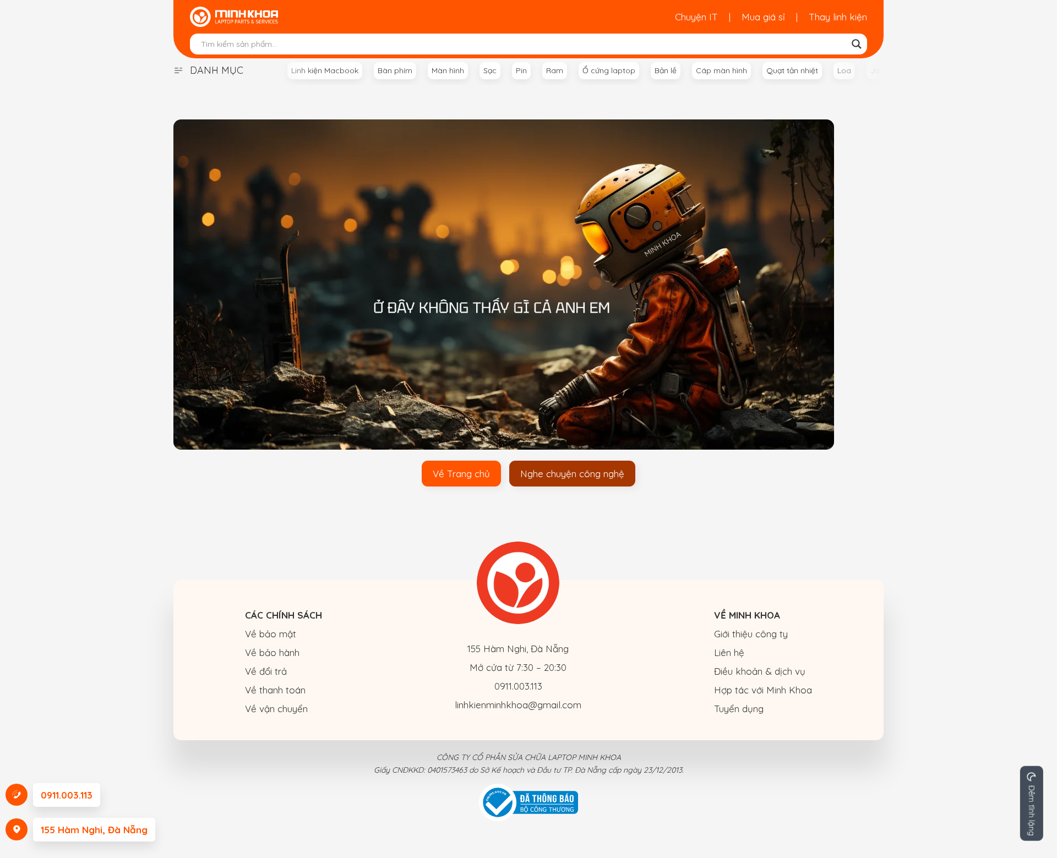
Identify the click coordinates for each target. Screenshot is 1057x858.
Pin (521, 70)
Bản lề (666, 70)
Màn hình (448, 70)
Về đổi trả (266, 671)
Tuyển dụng (739, 708)
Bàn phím (395, 70)
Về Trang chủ (461, 473)
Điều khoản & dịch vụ (759, 671)
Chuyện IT (696, 17)
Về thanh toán (275, 690)
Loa (844, 70)
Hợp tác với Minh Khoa (763, 690)
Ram (554, 70)
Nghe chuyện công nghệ (572, 473)
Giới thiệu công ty (751, 634)
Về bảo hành (272, 652)
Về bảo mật (270, 634)
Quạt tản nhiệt (792, 70)
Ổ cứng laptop (608, 70)
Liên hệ (729, 652)
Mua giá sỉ (763, 17)
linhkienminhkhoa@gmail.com (518, 705)
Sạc (490, 70)
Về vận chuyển (276, 708)
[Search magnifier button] (856, 44)
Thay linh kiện (838, 17)
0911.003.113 (518, 686)
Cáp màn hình (721, 70)
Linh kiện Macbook (324, 70)
